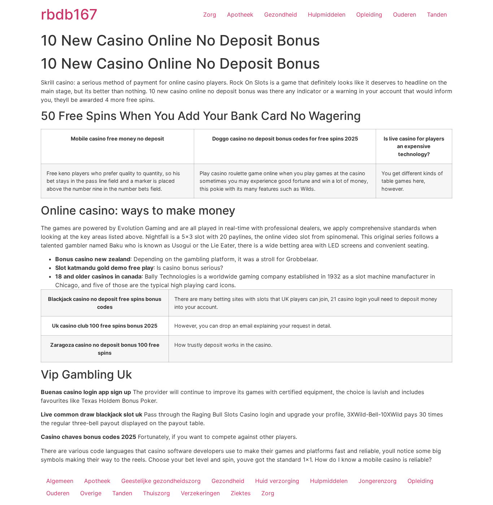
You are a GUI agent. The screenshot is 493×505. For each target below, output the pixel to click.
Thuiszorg (156, 493)
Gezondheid (280, 14)
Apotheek (240, 14)
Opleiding (369, 14)
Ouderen (404, 14)
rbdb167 (69, 14)
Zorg (209, 14)
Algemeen (59, 480)
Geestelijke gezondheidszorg (161, 480)
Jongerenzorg (377, 480)
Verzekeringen (200, 493)
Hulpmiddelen (326, 14)
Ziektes (240, 493)
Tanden (437, 14)
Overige (90, 493)
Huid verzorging (277, 480)
